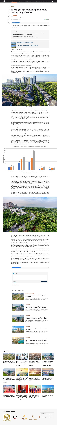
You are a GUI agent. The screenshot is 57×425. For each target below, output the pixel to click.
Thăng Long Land (46, 417)
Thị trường (12, 6)
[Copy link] (9, 13)
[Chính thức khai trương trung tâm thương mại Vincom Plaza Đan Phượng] (9, 389)
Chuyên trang (20, 1)
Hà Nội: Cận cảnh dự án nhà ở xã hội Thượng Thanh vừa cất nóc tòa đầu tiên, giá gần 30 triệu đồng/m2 (36, 317)
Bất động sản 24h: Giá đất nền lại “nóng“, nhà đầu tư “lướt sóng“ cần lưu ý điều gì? (28, 33)
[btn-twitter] (46, 22)
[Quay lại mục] (9, 7)
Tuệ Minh (15, 15)
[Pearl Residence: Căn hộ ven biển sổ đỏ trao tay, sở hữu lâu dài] (18, 329)
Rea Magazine (30, 1)
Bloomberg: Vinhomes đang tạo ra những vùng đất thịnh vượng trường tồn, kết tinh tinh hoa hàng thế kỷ (36, 340)
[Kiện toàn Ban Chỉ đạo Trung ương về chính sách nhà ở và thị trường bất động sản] (35, 356)
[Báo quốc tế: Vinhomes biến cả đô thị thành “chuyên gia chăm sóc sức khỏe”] (35, 372)
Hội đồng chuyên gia (38, 1)
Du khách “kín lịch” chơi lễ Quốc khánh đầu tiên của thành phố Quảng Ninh (47, 378)
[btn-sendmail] (48, 22)
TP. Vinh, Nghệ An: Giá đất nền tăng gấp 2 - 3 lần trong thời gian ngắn (27, 45)
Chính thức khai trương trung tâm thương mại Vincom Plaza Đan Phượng (9, 395)
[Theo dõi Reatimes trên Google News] (46, 19)
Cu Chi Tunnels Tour (43, 413)
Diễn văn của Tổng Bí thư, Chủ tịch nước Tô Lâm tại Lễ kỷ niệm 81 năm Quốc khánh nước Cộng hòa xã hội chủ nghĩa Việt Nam (21, 396)
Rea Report (26, 1)
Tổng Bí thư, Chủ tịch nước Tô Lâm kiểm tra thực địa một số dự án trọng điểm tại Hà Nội (22, 363)
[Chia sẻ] (9, 10)
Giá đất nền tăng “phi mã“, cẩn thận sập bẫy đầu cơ (22, 34)
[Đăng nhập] (52, 1)
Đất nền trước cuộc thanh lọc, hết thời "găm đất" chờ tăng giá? (35, 295)
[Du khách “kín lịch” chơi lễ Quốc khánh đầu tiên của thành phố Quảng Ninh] (48, 372)
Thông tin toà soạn (45, 1)
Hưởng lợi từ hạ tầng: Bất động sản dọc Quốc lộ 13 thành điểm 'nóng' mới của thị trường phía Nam (36, 306)
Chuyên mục (13, 1)
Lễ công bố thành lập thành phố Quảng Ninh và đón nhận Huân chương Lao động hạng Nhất (35, 395)
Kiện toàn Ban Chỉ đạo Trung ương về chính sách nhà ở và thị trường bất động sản (34, 363)
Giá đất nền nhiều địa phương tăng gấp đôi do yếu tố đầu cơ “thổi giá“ (26, 37)
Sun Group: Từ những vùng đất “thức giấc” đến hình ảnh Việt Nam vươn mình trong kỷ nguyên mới (22, 378)
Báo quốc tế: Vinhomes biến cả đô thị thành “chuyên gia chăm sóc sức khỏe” (34, 378)
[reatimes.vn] (4, 1)
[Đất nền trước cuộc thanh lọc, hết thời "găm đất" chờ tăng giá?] (18, 296)
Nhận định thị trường (29, 293)
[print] (9, 16)
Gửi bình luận (44, 281)
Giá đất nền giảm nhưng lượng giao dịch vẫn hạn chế (23, 36)
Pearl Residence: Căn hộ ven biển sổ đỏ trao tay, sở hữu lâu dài (36, 328)
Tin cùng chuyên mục (18, 290)
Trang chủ (9, 1)
